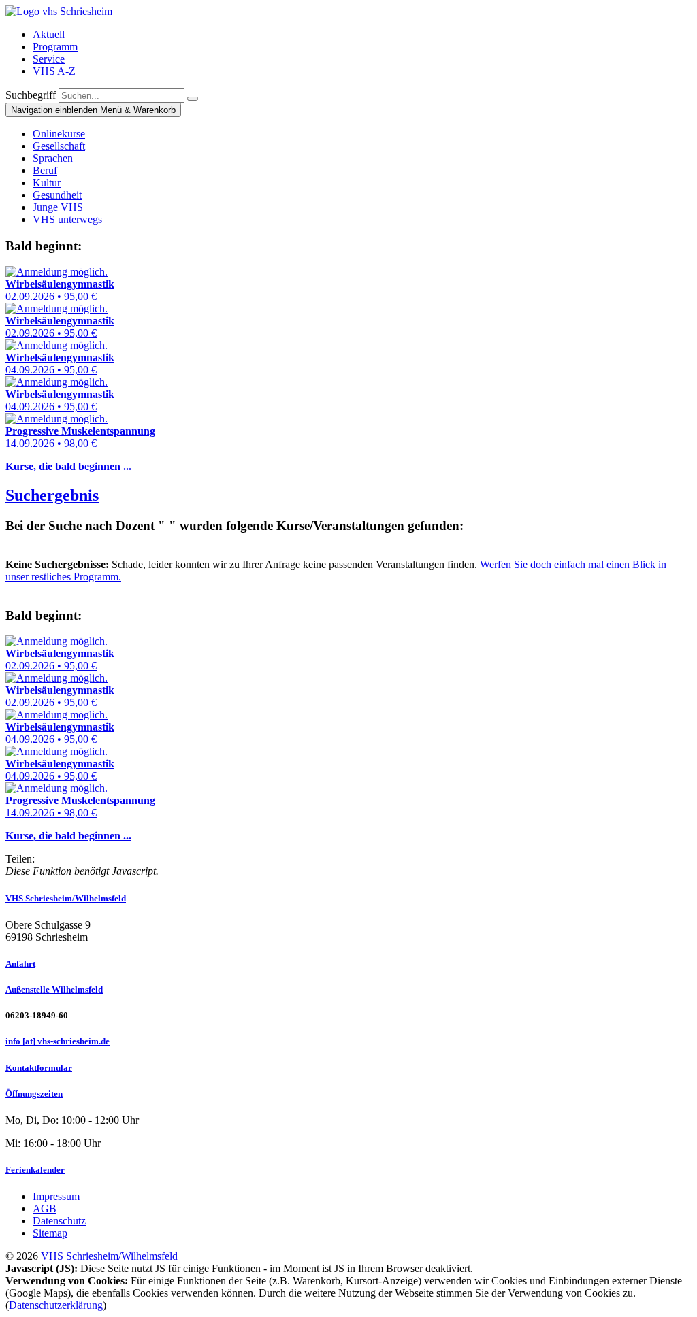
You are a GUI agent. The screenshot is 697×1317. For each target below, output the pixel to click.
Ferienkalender (35, 1170)
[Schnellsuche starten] (192, 99)
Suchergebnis (52, 495)
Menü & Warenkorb (93, 110)
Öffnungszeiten (34, 1093)
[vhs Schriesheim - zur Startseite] (58, 11)
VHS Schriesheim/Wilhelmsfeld (65, 898)
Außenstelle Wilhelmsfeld (54, 989)
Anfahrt (20, 963)
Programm (55, 46)
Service (49, 59)
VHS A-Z (54, 71)
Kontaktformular (38, 1068)
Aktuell (49, 34)
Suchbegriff (30, 95)
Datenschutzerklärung (56, 1305)
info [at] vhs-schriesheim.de (57, 1041)
